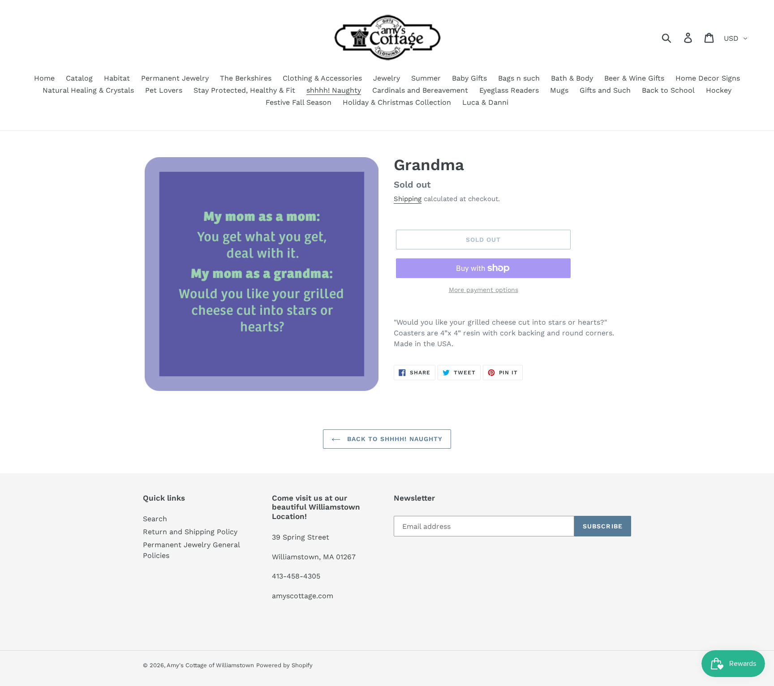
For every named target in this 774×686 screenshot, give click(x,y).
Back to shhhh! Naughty (394, 438)
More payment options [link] (483, 289)
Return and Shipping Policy (190, 531)
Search (155, 518)
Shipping (407, 199)
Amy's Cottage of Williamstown (210, 665)
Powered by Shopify (284, 665)
